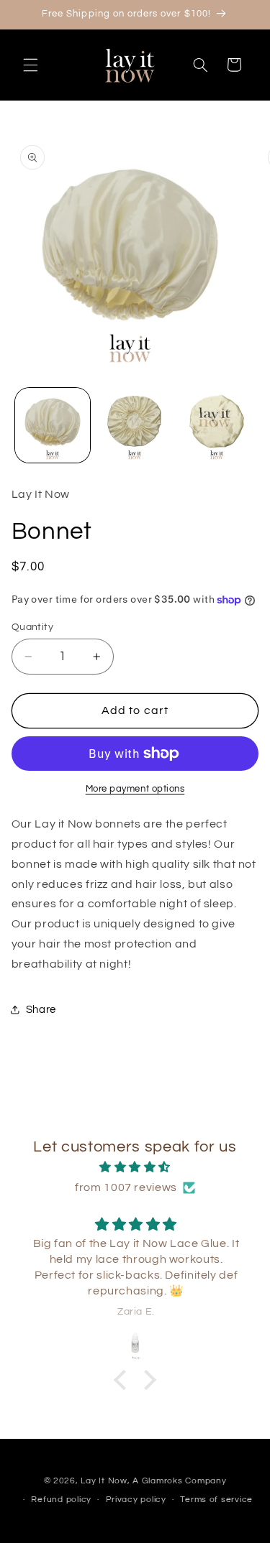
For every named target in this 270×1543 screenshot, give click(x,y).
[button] (30, 64)
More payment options (135, 789)
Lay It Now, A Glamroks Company (153, 1481)
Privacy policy (136, 1499)
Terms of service (216, 1499)
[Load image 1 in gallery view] (52, 425)
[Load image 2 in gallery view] (134, 425)
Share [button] (41, 1009)
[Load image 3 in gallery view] (216, 425)
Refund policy (61, 1499)
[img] (135, 1167)
